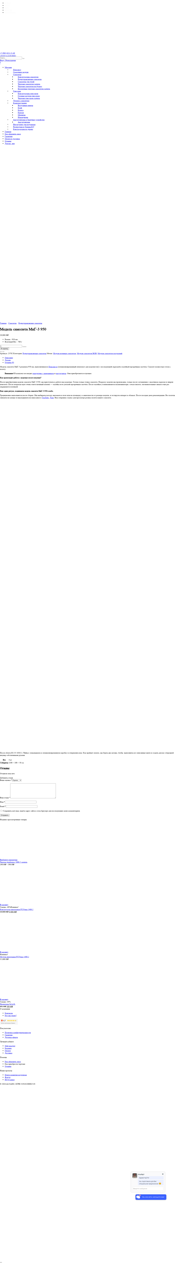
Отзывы (8, 141)
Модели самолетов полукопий (110, 353)
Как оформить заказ (13, 134)
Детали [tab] (8, 360)
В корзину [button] (4, 905)
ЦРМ (7, 8)
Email (3, 806)
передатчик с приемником (43, 373)
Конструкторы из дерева (23, 129)
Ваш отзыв (5, 798)
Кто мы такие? (11, 1015)
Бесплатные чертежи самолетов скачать (34, 89)
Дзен (52, 398)
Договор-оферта (11, 1037)
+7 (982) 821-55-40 (8, 54)
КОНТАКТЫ (10, 12)
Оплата (8, 1051)
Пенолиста (53, 367)
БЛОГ (7, 5)
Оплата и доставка (12, 139)
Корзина (8, 1048)
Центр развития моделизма (16, 1075)
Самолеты (12, 323)
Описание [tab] (9, 358)
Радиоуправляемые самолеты (30, 323)
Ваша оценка (6, 780)
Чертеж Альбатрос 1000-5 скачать (13, 862)
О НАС (8, 3)
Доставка (8, 1053)
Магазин (8, 67)
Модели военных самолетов (64, 353)
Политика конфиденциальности (18, 1032)
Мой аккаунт (10, 1046)
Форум (7, 1077)
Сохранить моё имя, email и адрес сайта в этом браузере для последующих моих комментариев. (41, 811)
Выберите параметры (8, 860)
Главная (8, 131)
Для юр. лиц (10, 143)
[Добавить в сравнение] (3, 351)
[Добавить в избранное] (1, 351)
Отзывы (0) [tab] (9, 362)
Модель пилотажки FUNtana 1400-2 (14, 957)
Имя (2, 802)
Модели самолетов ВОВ (87, 353)
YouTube (45, 398)
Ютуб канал (10, 1080)
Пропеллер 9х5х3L (7, 1004)
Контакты (9, 1013)
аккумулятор (61, 373)
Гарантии (8, 136)
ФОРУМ (8, 10)
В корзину (4, 349)
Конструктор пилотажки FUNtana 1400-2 (16, 909)
